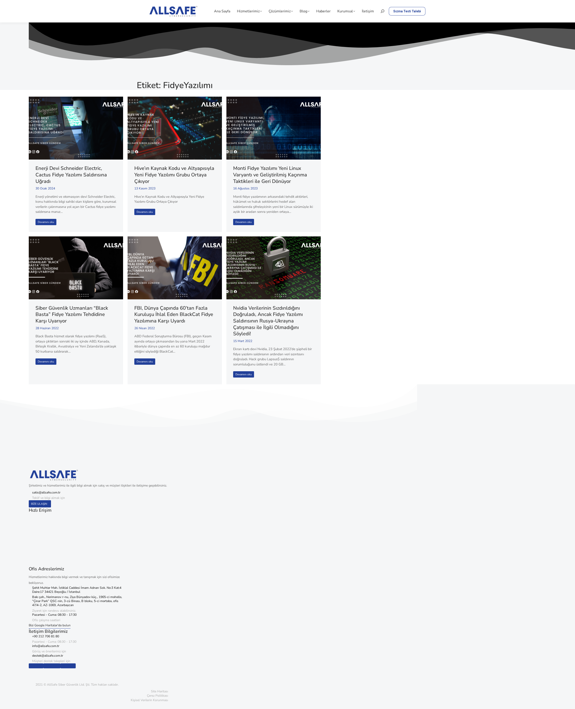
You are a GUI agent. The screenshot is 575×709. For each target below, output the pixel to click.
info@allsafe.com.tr (45, 646)
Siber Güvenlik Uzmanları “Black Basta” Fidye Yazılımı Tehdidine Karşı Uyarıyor (71, 314)
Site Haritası (159, 691)
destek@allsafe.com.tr (47, 655)
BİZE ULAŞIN (39, 504)
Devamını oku (46, 222)
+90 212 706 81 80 (45, 636)
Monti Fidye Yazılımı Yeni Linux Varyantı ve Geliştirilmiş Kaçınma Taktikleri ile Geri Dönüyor (270, 174)
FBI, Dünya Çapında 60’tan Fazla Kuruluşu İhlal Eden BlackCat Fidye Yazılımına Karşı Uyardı (173, 314)
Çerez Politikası (157, 695)
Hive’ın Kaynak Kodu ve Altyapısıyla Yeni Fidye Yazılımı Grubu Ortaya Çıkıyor (174, 174)
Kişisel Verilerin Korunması (149, 700)
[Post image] (76, 128)
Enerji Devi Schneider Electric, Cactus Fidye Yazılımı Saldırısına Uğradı (71, 174)
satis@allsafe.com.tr (46, 492)
